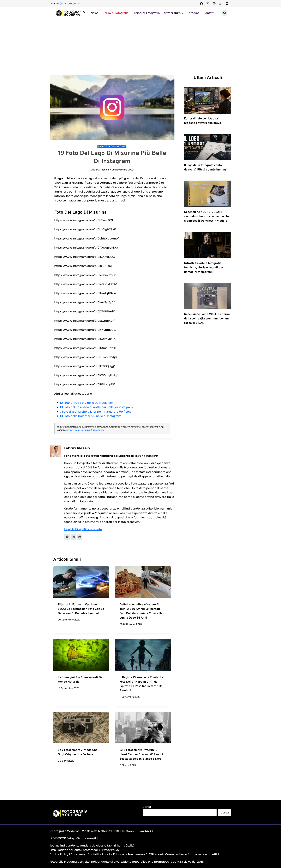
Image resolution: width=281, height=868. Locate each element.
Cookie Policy (59, 854)
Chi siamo (78, 854)
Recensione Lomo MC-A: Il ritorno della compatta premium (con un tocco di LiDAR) (207, 318)
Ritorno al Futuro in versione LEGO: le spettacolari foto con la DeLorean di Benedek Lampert (81, 609)
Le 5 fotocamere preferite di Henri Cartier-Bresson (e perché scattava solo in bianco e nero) (141, 754)
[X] (208, 3)
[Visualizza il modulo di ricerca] (224, 13)
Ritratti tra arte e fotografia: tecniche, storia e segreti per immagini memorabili (203, 267)
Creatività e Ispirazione (112, 146)
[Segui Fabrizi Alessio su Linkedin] (79, 537)
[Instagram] (214, 3)
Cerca (147, 806)
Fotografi (193, 13)
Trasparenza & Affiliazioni (145, 854)
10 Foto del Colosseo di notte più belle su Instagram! (96, 407)
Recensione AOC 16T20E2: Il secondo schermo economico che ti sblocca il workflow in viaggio (206, 216)
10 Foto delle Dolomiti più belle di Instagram (90, 416)
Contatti (93, 854)
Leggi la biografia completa (83, 529)
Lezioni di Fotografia (146, 13)
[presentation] (81, 582)
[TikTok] (220, 3)
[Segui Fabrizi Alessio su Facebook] (67, 537)
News (94, 13)
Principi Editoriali (113, 854)
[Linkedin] (227, 3)
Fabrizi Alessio (101, 169)
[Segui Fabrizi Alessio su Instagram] (73, 537)
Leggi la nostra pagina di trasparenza (84, 430)
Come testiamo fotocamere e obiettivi (192, 854)
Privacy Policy (110, 850)
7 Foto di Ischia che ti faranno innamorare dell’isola (95, 411)
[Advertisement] (140, 40)
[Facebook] (201, 3)
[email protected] (70, 3)
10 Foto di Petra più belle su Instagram (86, 402)
